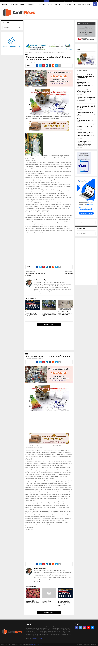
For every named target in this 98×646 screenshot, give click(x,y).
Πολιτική (4, 4)
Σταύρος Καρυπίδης (31, 62)
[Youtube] (88, 627)
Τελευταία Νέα (41, 4)
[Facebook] (76, 627)
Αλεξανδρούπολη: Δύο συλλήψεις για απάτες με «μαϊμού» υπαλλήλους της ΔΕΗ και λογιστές (86, 99)
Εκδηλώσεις (31, 4)
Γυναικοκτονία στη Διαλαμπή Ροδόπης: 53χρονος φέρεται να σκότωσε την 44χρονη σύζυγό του (85, 84)
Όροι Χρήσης (58, 4)
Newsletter (28, 1)
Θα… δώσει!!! (69, 274)
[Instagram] (84, 627)
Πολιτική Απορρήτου (69, 4)
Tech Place (39, 644)
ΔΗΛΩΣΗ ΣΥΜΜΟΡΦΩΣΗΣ (19, 1)
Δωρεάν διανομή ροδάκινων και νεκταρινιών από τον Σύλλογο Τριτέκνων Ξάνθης (32, 601)
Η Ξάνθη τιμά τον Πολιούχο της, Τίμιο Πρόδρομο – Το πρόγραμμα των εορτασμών (86, 126)
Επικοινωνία (10, 1)
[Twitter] (80, 627)
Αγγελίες (50, 4)
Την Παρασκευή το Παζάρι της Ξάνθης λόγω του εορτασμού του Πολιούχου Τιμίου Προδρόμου (86, 106)
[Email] (92, 627)
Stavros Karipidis (33, 644)
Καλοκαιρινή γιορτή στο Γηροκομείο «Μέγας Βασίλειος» (47, 601)
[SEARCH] (19, 27)
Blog (77, 644)
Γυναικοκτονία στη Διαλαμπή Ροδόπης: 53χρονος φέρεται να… (65, 1)
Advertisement (87, 644)
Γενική (27, 54)
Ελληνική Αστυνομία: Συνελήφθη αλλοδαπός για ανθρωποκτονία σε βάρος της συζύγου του (85, 76)
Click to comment (49, 324)
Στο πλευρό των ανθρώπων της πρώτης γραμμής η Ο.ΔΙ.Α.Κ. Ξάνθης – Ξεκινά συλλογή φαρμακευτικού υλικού (32, 314)
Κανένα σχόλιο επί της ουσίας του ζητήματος (35, 274)
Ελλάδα (22, 4)
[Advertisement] (49, 32)
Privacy (80, 644)
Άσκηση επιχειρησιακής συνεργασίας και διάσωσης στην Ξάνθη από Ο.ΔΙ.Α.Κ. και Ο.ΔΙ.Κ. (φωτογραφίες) (49, 314)
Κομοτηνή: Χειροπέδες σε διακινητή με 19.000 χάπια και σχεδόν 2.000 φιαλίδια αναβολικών (65, 314)
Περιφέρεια (14, 4)
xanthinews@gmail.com (36, 638)
